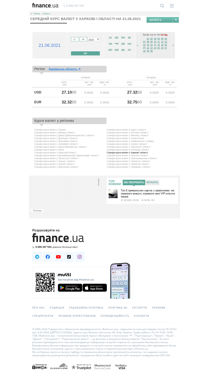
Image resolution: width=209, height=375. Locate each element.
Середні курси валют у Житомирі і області (56, 141)
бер (123, 37)
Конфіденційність (115, 315)
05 (162, 38)
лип (123, 43)
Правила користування (77, 315)
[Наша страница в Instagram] (79, 257)
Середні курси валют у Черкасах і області (128, 161)
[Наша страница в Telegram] (37, 257)
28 (144, 51)
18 (158, 45)
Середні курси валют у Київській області (55, 152)
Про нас (38, 307)
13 (166, 41)
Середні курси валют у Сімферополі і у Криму (130, 141)
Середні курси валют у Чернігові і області (128, 164)
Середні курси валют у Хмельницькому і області (132, 158)
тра (110, 43)
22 (148, 48)
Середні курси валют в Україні (50, 129)
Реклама (158, 307)
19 (162, 45)
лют (117, 37)
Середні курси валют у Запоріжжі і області (56, 144)
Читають (152, 182)
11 (159, 41)
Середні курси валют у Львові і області (54, 164)
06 (166, 38)
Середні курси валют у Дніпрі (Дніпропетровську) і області (64, 135)
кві (129, 37)
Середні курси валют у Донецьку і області (55, 138)
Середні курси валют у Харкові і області (127, 152)
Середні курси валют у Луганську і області (56, 158)
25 (158, 48)
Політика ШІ (117, 307)
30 (151, 51)
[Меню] (172, 5)
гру (129, 49)
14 (144, 45)
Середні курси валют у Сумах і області (127, 144)
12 (162, 41)
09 (151, 41)
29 (148, 51)
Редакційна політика (86, 307)
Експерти (139, 307)
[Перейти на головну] (45, 5)
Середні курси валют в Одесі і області (126, 129)
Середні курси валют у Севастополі (125, 138)
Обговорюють (134, 182)
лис (123, 49)
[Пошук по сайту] (162, 5)
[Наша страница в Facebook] (48, 257)
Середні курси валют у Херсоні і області (127, 155)
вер (110, 49)
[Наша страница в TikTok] (69, 257)
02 (151, 38)
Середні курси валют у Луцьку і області (54, 161)
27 (166, 48)
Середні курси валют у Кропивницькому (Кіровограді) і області (66, 155)
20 (166, 45)
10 (155, 41)
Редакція (57, 307)
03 (155, 38)
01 (148, 38)
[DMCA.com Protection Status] (39, 366)
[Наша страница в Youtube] (58, 257)
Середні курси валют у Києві (49, 149)
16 (151, 45)
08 (148, 41)
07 (144, 41)
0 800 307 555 (75, 5)
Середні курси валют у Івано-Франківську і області (60, 147)
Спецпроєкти (42, 315)
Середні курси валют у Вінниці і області (54, 132)
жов (117, 49)
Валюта (155, 19)
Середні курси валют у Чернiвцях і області (128, 167)
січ (110, 37)
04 (158, 38)
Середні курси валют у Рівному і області (127, 135)
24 (155, 48)
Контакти (141, 315)
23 (151, 48)
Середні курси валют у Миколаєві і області (56, 167)
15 (148, 45)
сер (129, 43)
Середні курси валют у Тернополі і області (128, 147)
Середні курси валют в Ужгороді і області (128, 149)
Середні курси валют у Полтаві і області (127, 132)
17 (155, 45)
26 (162, 48)
